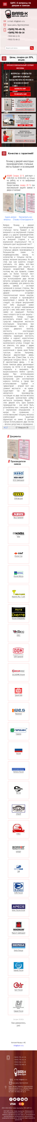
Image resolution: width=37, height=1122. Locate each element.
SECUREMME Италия (18, 675)
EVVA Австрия (18, 498)
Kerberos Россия (18, 772)
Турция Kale (18, 695)
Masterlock (18, 714)
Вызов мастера (29, 141)
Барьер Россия (18, 970)
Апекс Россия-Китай (18, 910)
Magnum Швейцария (18, 933)
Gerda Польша (18, 950)
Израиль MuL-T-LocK (18, 597)
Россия (18, 753)
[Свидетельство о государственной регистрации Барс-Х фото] (8, 203)
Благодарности (29, 109)
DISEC (18, 635)
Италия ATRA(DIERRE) (18, 618)
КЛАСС (19, 834)
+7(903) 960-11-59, (20, 1062)
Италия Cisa (18, 556)
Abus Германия (18, 518)
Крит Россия (19, 990)
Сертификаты (20, 141)
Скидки (29, 125)
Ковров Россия (18, 1011)
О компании (20, 109)
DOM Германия (18, 657)
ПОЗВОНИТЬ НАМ (20, 94)
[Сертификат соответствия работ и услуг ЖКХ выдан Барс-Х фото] (19, 203)
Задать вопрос (11, 217)
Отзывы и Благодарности (23, 219)
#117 (6, 427)
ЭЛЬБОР (18, 814)
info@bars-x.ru (19, 1046)
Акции (21, 125)
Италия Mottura (18, 576)
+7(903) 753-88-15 (20, 1065)
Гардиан (18, 734)
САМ (18, 871)
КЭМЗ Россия (18, 893)
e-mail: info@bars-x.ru (16, 21)
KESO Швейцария (18, 480)
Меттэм (18, 793)
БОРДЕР (18, 852)
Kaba (18, 536)
